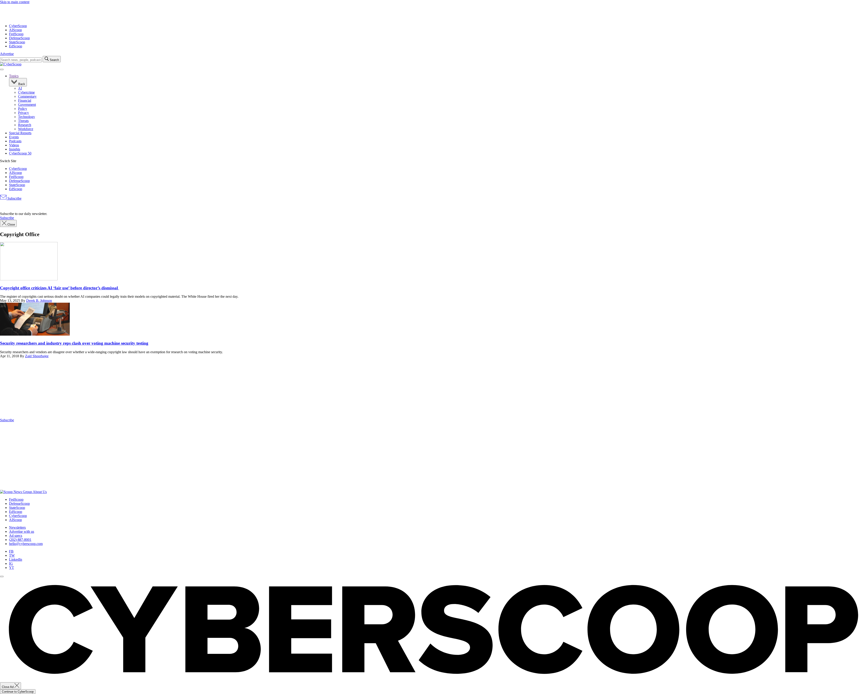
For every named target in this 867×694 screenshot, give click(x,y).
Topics (14, 76)
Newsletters (17, 527)
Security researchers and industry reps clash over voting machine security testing (74, 343)
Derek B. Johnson (39, 300)
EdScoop (15, 46)
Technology (26, 117)
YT (11, 567)
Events (14, 137)
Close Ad (8, 687)
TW (12, 555)
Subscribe (14, 198)
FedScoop (16, 34)
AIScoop (15, 30)
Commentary (27, 96)
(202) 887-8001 (20, 540)
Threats (23, 121)
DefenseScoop (19, 38)
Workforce (25, 129)
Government (27, 104)
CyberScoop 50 (20, 153)
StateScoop (17, 42)
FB (11, 551)
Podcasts (15, 141)
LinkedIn (15, 559)
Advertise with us (21, 531)
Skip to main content (14, 2)
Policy (22, 109)
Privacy (23, 113)
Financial (24, 100)
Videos (14, 145)
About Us (40, 492)
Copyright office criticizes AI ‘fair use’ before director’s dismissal (59, 288)
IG (11, 563)
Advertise (7, 54)
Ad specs (15, 535)
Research (24, 125)
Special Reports (20, 133)
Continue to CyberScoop (18, 691)
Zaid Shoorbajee (37, 356)
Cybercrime (26, 92)
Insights (14, 149)
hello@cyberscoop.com (26, 544)
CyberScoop (18, 26)
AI (20, 88)
